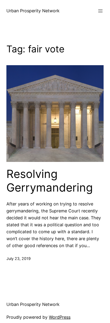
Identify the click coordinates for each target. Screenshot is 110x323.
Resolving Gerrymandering (49, 180)
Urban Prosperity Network (33, 10)
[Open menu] (100, 11)
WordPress (59, 317)
